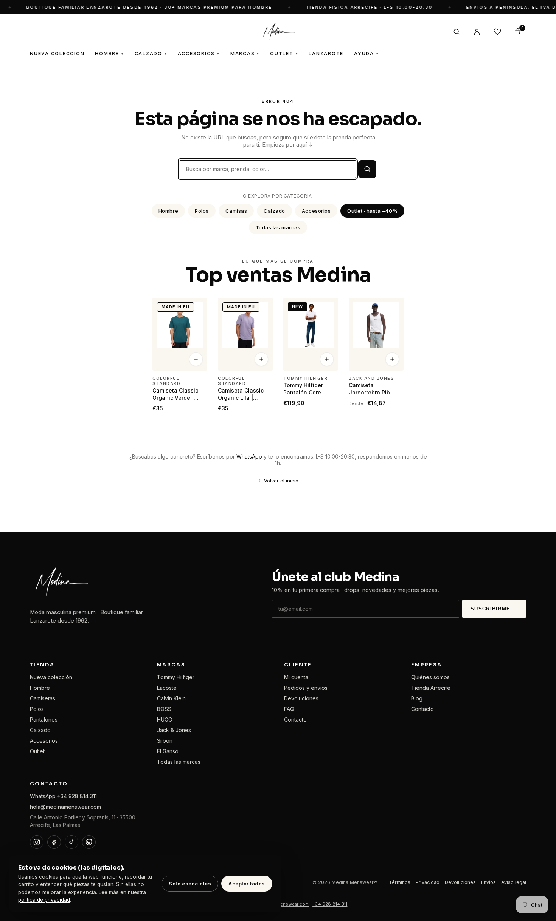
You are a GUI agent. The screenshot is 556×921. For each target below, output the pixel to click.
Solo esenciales (190, 884)
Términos (399, 882)
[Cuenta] (477, 31)
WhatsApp (249, 456)
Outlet (284, 53)
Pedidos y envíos (306, 688)
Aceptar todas (246, 884)
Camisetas (42, 698)
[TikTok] (71, 842)
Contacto (295, 719)
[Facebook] (54, 842)
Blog (416, 698)
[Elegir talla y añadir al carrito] (196, 359)
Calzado (151, 53)
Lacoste (167, 688)
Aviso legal (513, 882)
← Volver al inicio (278, 480)
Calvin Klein (171, 698)
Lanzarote (326, 53)
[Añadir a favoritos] (196, 307)
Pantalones (43, 719)
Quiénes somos (430, 677)
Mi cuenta (296, 677)
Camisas (236, 211)
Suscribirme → (494, 609)
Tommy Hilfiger (175, 677)
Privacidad (428, 882)
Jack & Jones (174, 730)
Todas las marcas (278, 227)
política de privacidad (44, 900)
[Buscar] (456, 31)
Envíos (488, 882)
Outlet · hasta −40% (372, 211)
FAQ (289, 709)
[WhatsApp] (89, 842)
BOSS (164, 709)
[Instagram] (36, 842)
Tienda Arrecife (430, 688)
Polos (202, 211)
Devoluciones (301, 698)
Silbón (164, 740)
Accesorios (199, 53)
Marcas (244, 53)
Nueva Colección (57, 53)
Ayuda (366, 53)
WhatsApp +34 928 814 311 (63, 796)
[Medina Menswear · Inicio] (278, 32)
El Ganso (168, 751)
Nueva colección (51, 677)
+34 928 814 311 (329, 904)
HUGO (164, 719)
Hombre (109, 53)
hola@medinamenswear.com (65, 807)
